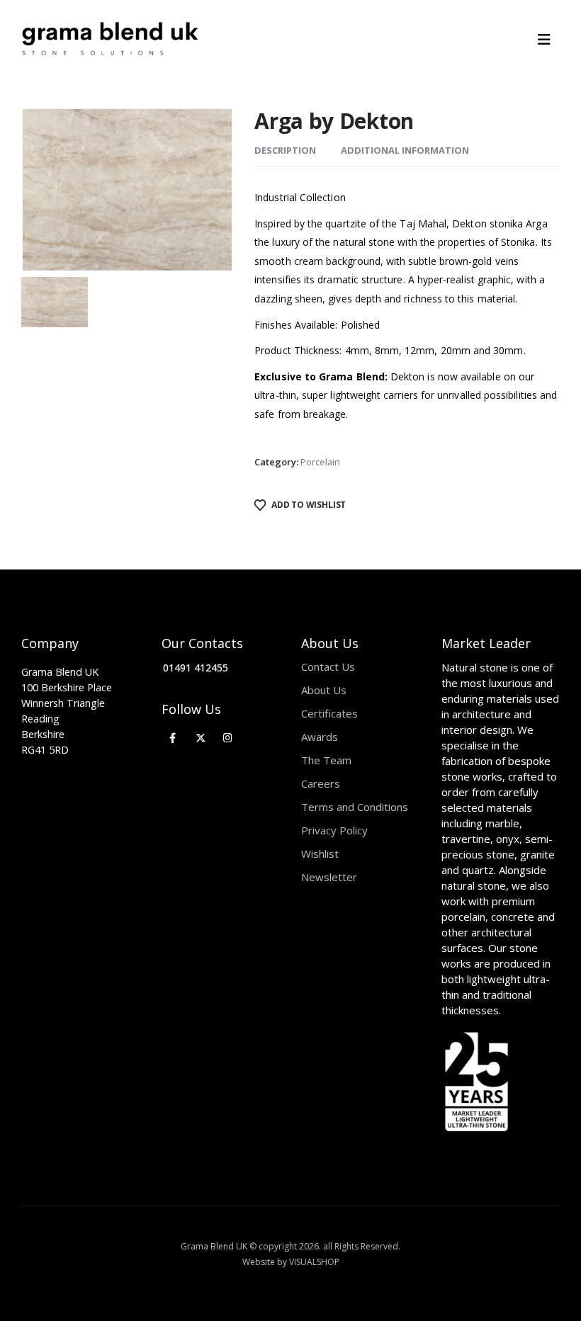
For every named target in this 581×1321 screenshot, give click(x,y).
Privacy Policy (334, 830)
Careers (320, 783)
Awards (319, 737)
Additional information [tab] (405, 150)
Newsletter (329, 877)
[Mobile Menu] (549, 40)
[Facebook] (173, 737)
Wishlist (320, 853)
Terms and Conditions (354, 807)
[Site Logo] (109, 39)
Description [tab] (285, 150)
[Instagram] (227, 737)
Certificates (329, 713)
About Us (323, 690)
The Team (326, 760)
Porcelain (320, 461)
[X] (200, 737)
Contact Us (328, 666)
